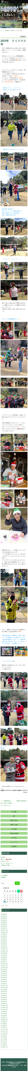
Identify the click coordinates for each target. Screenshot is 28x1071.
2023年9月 (4, 970)
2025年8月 (4, 936)
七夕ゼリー (4, 861)
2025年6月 (4, 940)
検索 (17, 883)
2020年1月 (4, 1003)
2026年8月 (4, 914)
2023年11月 (4, 966)
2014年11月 (4, 1047)
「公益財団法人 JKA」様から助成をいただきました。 (7, 803)
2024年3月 (4, 960)
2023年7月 (4, 974)
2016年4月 (4, 1045)
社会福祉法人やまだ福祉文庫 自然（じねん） (13, 10)
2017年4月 (4, 1039)
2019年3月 (4, 1013)
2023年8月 (4, 972)
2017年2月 (4, 1041)
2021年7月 (4, 991)
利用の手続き (14, 820)
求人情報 (14, 829)
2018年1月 (4, 1027)
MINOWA (8, 790)
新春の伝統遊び (22, 801)
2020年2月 (4, 1001)
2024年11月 (4, 950)
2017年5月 (4, 1037)
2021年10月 (4, 987)
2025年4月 (4, 944)
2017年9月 (4, 1035)
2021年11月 (4, 985)
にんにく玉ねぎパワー (7, 863)
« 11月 (2, 906)
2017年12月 (4, 1029)
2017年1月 (4, 1043)
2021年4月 (4, 995)
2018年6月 (4, 1023)
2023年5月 (4, 976)
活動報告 (7, 30)
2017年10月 (4, 1033)
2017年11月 (4, 1031)
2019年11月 (4, 1007)
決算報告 (14, 846)
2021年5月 (4, 993)
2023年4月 (4, 978)
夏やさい (3, 859)
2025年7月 (4, 938)
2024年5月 (4, 956)
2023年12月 (4, 964)
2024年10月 (4, 952)
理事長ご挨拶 (14, 825)
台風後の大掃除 (5, 865)
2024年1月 (4, 962)
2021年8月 (4, 989)
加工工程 (14, 838)
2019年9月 (4, 1011)
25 (4, 902)
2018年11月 (4, 1019)
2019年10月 (4, 1009)
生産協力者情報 (14, 833)
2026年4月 (4, 922)
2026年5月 (4, 920)
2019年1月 (4, 1017)
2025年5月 (4, 942)
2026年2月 (4, 926)
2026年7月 (4, 916)
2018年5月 (4, 1025)
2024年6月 (4, 954)
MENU (6, 2)
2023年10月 (4, 968)
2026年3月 (4, 924)
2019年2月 (4, 1015)
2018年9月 (4, 1021)
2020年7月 (4, 997)
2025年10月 (4, 932)
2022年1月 (4, 983)
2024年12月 (4, 948)
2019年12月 (4, 1005)
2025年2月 (4, 946)
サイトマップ (14, 842)
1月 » (6, 906)
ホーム (2, 30)
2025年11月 (4, 930)
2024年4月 (4, 958)
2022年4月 (4, 981)
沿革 (14, 816)
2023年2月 (4, 980)
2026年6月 (4, 918)
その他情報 (4, 875)
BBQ (2, 857)
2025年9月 (4, 934)
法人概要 (14, 812)
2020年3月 (4, 999)
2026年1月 (4, 928)
